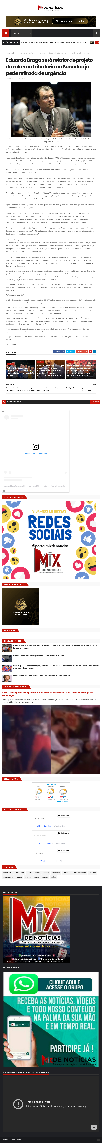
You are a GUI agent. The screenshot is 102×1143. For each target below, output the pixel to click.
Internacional (8, 877)
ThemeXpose (16, 1140)
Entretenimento (80, 873)
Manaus (28, 877)
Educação (66, 873)
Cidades (70, 42)
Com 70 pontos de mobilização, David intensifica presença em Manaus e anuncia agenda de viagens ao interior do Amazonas (56, 667)
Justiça (19, 877)
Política (14, 53)
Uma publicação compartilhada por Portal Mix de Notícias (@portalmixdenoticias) (36, 486)
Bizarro (29, 873)
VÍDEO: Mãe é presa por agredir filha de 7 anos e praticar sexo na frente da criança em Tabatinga (47, 694)
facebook (95, 402)
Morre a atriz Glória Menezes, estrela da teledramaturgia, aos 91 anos (42, 676)
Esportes (92, 873)
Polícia (36, 877)
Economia (56, 873)
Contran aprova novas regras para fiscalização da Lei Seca (38, 655)
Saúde (53, 877)
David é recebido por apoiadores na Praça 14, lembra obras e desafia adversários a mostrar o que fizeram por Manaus (55, 646)
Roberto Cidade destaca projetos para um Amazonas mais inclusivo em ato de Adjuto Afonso (20, 372)
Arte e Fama (19, 873)
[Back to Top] (98, 1140)
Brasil (37, 873)
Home (8, 53)
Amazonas (7, 873)
